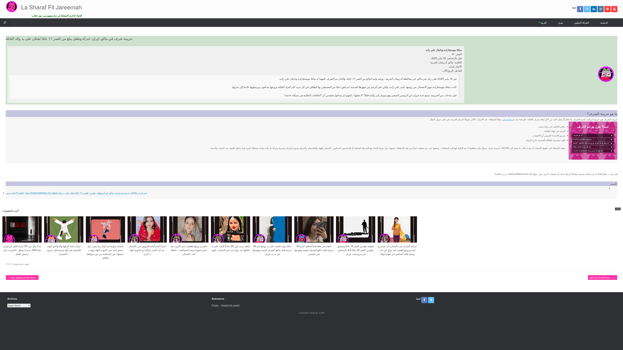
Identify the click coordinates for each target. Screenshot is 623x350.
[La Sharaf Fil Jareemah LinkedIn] (594, 9)
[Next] (619, 209)
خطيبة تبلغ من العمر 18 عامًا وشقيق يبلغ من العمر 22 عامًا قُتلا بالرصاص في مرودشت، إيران (355, 250)
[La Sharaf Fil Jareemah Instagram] (601, 9)
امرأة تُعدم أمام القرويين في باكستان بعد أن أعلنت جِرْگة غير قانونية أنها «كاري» (147, 250)
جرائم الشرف (18, 263)
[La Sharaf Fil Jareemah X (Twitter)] (587, 9)
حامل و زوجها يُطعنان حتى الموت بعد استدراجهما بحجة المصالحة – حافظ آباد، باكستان (189, 250)
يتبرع (561, 22)
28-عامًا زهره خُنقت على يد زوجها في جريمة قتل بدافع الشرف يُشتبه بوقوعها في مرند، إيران (272, 250)
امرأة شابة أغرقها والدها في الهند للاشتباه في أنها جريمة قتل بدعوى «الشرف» (64, 250)
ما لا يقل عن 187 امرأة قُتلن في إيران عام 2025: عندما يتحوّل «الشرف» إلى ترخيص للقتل (22, 250)
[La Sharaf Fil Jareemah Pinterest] (607, 9)
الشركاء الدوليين (581, 22)
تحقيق (26, 263)
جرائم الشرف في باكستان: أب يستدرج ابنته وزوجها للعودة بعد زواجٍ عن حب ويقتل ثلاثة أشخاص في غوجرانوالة (397, 250)
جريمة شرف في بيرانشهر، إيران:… (23, 277)
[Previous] (616, 209)
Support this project (230, 305)
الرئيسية (604, 22)
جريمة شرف (508, 119)
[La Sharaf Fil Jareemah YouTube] (614, 9)
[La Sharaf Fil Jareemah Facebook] (580, 9)
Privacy (215, 305)
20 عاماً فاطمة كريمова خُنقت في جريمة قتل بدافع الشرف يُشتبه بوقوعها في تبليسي (314, 250)
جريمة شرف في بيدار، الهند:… (602, 277)
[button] (5, 22)
